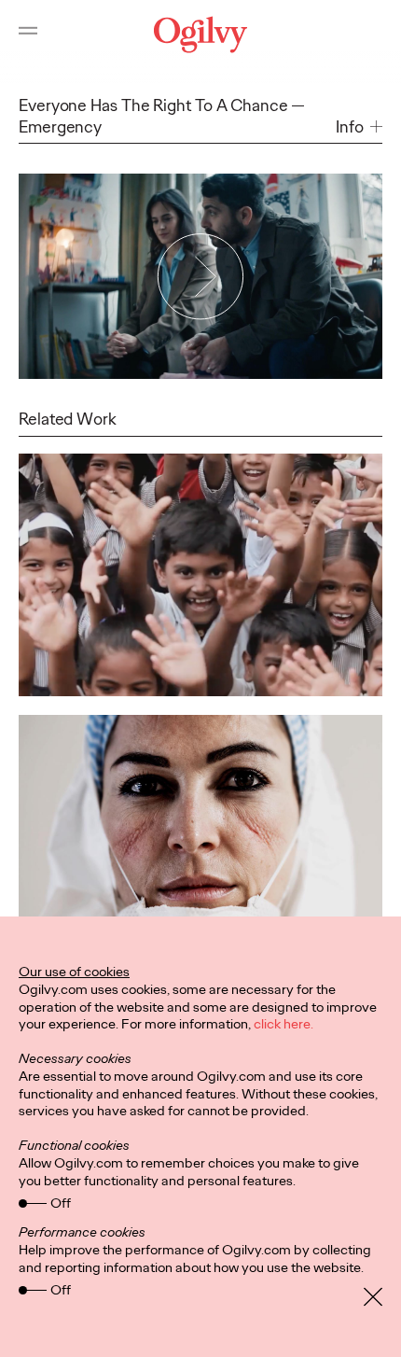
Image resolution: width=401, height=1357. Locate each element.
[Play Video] (200, 276)
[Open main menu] (28, 34)
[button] (359, 127)
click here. (283, 1023)
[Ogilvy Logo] (200, 34)
